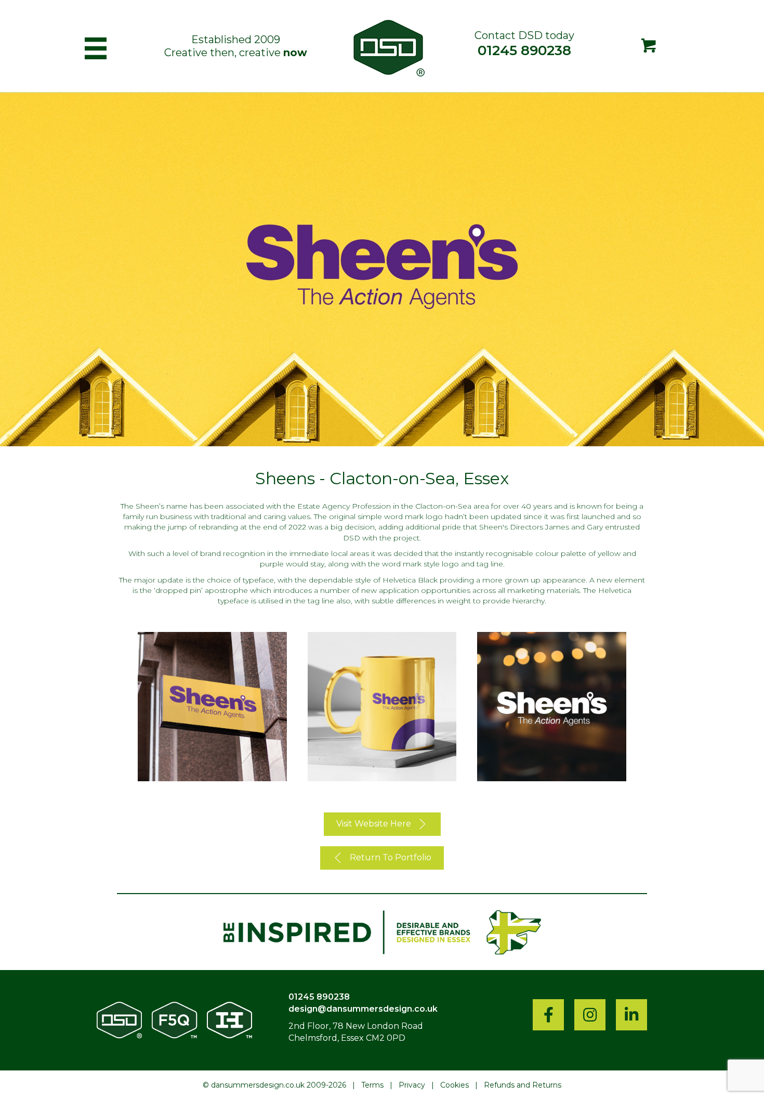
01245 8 (305, 997)
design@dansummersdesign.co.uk (363, 1009)
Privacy (412, 1085)
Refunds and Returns (522, 1085)
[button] (382, 824)
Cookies (454, 1085)
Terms (372, 1085)
